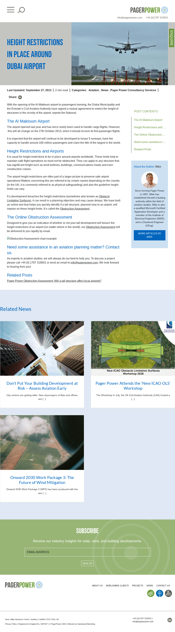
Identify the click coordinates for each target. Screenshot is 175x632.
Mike (158, 166)
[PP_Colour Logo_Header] (149, 7)
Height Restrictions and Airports (151, 127)
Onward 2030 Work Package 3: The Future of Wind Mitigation (42, 480)
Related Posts (142, 149)
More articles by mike (149, 235)
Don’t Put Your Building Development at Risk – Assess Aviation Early (42, 386)
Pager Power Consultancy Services (133, 90)
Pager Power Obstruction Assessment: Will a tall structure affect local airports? (54, 280)
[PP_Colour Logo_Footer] (24, 582)
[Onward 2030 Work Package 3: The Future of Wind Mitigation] (42, 442)
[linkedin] (20, 97)
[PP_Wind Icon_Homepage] (159, 591)
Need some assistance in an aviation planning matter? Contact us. (151, 142)
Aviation (94, 90)
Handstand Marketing (86, 624)
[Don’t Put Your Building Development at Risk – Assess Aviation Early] (42, 348)
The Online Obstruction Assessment (151, 134)
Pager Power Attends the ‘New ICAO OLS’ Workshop (133, 386)
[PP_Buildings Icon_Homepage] (168, 591)
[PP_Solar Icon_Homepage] (150, 591)
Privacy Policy (11, 624)
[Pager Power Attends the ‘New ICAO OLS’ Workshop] (133, 348)
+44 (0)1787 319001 (157, 17)
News (104, 90)
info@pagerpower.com (129, 17)
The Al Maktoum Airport (148, 120)
